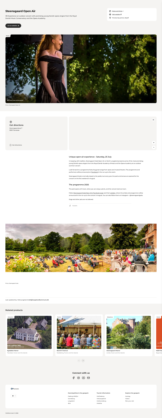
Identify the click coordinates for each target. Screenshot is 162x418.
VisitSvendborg (101, 401)
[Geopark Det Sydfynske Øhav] (15, 389)
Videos (127, 398)
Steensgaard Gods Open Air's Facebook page (88, 193)
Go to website (12, 25)
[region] (113, 133)
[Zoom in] (154, 143)
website (112, 193)
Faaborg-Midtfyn (73, 396)
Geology (127, 396)
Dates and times (117, 11)
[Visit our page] (78, 377)
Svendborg (71, 398)
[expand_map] (153, 120)
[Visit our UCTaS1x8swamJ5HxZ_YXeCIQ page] (83, 377)
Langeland (71, 401)
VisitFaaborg (100, 396)
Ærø (69, 403)
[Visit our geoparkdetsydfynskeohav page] (73, 377)
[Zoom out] (154, 147)
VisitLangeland (101, 398)
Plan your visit (129, 401)
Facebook (94, 172)
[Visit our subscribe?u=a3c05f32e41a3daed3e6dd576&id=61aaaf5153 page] (88, 377)
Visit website (116, 14)
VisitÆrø (99, 403)
